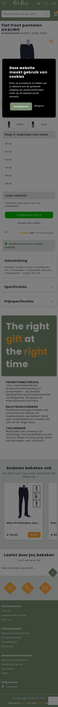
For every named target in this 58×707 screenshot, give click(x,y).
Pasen (5, 673)
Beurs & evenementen (14, 659)
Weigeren (39, 106)
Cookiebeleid (9, 641)
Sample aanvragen (29, 223)
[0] (55, 14)
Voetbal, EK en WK (12, 664)
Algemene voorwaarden (15, 633)
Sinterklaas (7, 668)
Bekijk (34, 534)
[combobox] (22, 14)
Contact (6, 610)
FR (38, 3)
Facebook (12, 686)
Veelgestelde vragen (13, 615)
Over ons (6, 619)
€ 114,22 (12, 534)
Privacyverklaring (11, 637)
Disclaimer (7, 646)
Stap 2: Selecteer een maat (26, 134)
